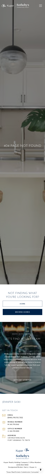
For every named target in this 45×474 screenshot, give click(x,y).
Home (22, 304)
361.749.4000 (14, 431)
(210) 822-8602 (22, 465)
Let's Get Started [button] (22, 380)
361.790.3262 (14, 424)
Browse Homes (22, 312)
